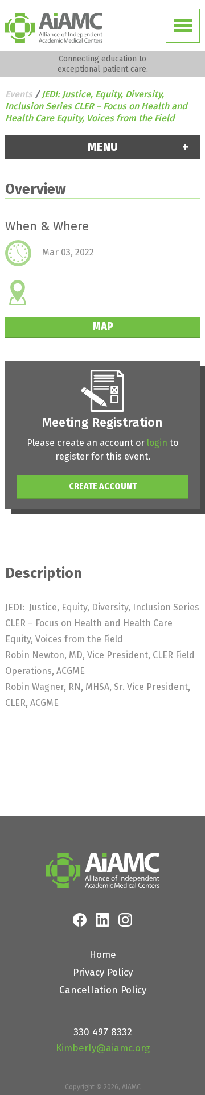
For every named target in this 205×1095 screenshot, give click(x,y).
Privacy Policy (103, 972)
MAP (102, 326)
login (157, 442)
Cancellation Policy (102, 990)
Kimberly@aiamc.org (103, 1048)
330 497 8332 (102, 1032)
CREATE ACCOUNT (103, 486)
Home (102, 955)
